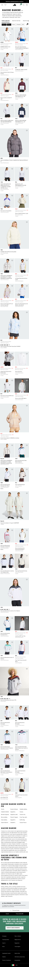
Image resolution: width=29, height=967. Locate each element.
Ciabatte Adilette (5, 811)
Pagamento (17, 943)
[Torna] (14, 5)
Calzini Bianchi (4, 822)
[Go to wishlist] (5, 4)
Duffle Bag (22, 819)
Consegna (4, 936)
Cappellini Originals (12, 812)
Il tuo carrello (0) (19, 913)
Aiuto (3, 946)
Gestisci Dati (17, 953)
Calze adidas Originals (4, 820)
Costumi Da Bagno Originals (23, 814)
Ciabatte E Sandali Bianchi (14, 822)
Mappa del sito (18, 939)
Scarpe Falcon (23, 822)
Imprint (3, 943)
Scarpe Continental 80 (23, 812)
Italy (16, 965)
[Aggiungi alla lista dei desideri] (12, 29)
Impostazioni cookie (6, 953)
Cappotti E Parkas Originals (14, 820)
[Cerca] (23, 4)
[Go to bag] (26, 4)
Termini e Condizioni (6, 960)
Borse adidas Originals (4, 817)
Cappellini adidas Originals (14, 814)
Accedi (7, 913)
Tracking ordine (5, 939)
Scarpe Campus (14, 809)
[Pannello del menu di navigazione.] (2, 4)
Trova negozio (17, 946)
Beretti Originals (5, 814)
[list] (14, 20)
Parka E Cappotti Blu (14, 817)
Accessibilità (17, 960)
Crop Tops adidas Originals (24, 817)
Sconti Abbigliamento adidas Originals (5, 809)
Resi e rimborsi (18, 936)
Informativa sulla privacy (20, 956)
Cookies (4, 956)
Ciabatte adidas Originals (23, 809)
